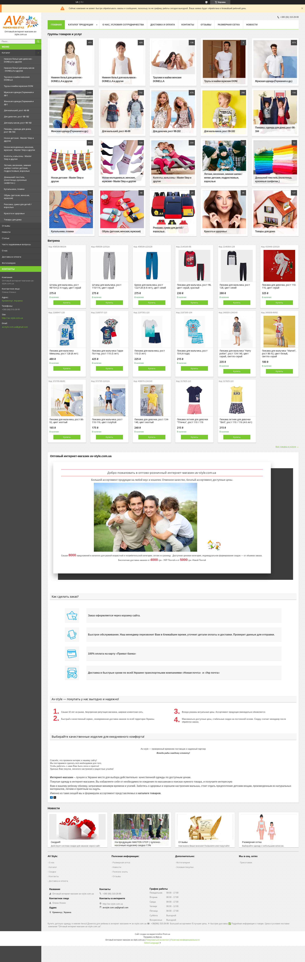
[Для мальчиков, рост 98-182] (224, 112)
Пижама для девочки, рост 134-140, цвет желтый (151, 421)
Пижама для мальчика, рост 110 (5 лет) (149, 352)
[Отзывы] (205, 830)
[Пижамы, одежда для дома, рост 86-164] (275, 112)
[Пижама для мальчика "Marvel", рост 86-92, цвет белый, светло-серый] (279, 332)
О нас (4, 250)
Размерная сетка (229, 24)
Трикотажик (246, 862)
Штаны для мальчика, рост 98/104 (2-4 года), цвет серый (65, 286)
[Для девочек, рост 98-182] (173, 112)
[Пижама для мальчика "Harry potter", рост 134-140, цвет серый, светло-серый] (237, 332)
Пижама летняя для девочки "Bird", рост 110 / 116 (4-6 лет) (236, 421)
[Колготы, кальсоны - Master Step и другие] (173, 162)
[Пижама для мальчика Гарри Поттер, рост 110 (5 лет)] (109, 332)
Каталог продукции (80, 24)
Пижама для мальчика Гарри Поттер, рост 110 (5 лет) (107, 352)
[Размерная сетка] (269, 830)
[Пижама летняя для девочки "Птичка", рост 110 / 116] (194, 400)
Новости (6, 232)
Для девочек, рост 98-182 (16, 116)
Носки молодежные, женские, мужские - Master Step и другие (19, 148)
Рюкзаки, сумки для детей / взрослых (18, 206)
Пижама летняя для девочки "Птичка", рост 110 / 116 (192, 421)
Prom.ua (166, 934)
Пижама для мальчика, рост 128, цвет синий (235, 286)
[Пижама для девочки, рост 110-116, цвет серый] (279, 266)
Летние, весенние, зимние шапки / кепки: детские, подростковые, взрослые (17, 168)
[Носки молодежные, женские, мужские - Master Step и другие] (122, 162)
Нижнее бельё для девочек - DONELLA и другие (18, 60)
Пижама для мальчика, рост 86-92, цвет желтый (66, 421)
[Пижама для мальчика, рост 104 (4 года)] (194, 332)
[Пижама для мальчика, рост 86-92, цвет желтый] (67, 400)
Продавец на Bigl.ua (152, 937)
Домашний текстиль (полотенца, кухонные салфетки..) (15, 180)
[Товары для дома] (275, 212)
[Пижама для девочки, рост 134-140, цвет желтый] (152, 400)
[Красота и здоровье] (224, 212)
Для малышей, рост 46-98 (16, 110)
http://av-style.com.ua (12, 318)
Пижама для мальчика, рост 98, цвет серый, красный (194, 286)
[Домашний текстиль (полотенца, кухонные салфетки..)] (275, 162)
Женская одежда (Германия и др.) (19, 103)
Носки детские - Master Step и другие (19, 139)
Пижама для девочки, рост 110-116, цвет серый (279, 286)
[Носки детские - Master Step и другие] (71, 162)
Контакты (187, 24)
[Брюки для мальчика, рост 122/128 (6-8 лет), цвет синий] (152, 266)
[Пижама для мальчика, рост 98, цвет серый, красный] (194, 266)
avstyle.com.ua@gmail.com (15, 326)
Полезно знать (120, 871)
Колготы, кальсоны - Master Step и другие (18, 157)
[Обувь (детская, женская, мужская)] (122, 212)
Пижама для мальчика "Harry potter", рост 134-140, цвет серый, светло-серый (235, 353)
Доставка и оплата (11, 256)
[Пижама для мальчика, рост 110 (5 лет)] (152, 332)
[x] (55, 798)
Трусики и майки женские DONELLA (17, 78)
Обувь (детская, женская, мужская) (17, 197)
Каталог (6, 52)
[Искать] (38, 41)
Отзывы (6, 225)
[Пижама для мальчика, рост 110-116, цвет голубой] (109, 400)
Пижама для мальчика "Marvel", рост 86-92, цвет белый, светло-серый (279, 353)
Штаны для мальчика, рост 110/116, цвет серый (106, 286)
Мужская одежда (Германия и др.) (19, 94)
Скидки (52, 871)
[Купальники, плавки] (71, 212)
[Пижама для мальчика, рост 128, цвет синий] (237, 266)
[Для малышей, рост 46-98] (122, 112)
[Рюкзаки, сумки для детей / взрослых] (173, 212)
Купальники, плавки (14, 189)
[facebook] (51, 798)
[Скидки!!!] (77, 830)
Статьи (5, 238)
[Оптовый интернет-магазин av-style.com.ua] (20, 22)
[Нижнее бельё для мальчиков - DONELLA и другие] (122, 62)
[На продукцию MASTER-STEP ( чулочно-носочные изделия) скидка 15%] (141, 830)
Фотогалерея (8, 263)
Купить (67, 302)
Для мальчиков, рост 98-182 (18, 122)
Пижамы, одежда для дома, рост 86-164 (17, 130)
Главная (56, 24)
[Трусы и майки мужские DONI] (224, 62)
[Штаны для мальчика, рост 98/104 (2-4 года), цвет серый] (67, 266)
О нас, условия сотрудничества (123, 24)
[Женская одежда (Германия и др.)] (71, 112)
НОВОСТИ (252, 24)
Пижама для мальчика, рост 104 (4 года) (192, 352)
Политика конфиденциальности (185, 940)
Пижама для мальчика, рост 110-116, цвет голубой (107, 421)
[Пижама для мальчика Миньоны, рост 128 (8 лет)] (67, 332)
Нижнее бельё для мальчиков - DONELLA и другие (19, 69)
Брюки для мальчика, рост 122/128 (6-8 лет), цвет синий (150, 286)
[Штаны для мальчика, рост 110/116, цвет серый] (109, 266)
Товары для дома (12, 219)
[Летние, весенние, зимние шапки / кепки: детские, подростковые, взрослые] (224, 162)
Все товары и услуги (286, 446)
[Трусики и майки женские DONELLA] (173, 62)
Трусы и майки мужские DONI (18, 86)
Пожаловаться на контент (157, 940)
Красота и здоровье (14, 213)
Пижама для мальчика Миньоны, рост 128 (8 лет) (63, 352)
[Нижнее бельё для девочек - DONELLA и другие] (71, 62)
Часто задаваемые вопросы (16, 244)
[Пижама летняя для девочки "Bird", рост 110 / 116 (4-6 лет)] (237, 400)
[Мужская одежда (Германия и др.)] (275, 62)
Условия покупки (184, 867)
